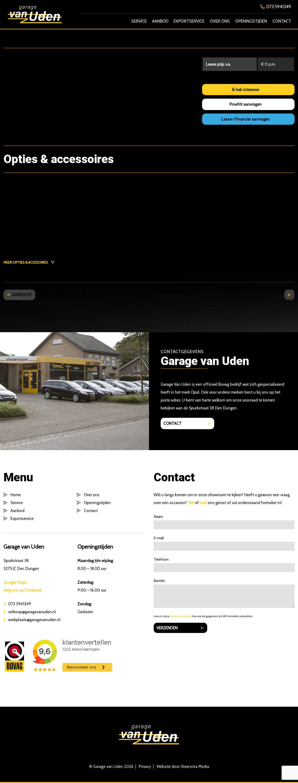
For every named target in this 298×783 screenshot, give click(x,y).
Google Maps (15, 582)
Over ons (220, 21)
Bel (191, 502)
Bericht (159, 581)
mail (203, 502)
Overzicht (22, 294)
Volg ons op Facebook (22, 590)
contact (172, 423)
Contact (281, 21)
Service (139, 21)
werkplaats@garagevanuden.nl (34, 619)
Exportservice (189, 21)
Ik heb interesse (245, 89)
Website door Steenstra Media (182, 766)
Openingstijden (251, 21)
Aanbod (160, 21)
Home (15, 494)
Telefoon (161, 559)
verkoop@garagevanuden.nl (32, 611)
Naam (158, 517)
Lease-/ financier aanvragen (245, 119)
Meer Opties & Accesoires (25, 262)
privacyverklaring (180, 616)
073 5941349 (278, 6)
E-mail (159, 538)
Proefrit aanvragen (246, 104)
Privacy (145, 766)
